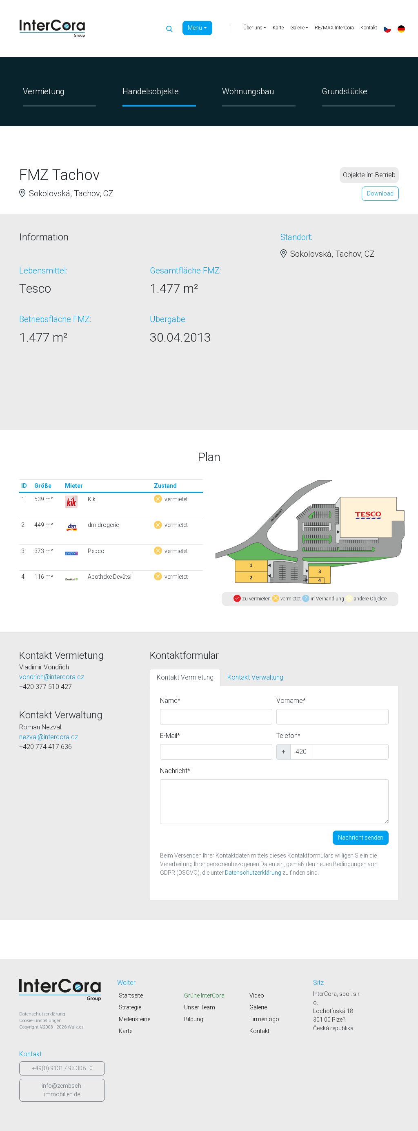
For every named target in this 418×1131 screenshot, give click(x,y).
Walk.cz (76, 1027)
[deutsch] (401, 28)
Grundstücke (344, 91)
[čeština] (387, 28)
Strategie (130, 1007)
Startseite (131, 995)
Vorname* (291, 700)
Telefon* (288, 736)
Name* (170, 700)
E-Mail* (170, 736)
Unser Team (199, 1007)
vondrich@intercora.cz (51, 677)
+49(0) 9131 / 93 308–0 (62, 1068)
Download (380, 193)
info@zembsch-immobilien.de (62, 1090)
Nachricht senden (360, 837)
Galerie (258, 1007)
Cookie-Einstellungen (40, 1020)
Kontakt (368, 28)
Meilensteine (134, 1019)
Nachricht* (175, 771)
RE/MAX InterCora (334, 28)
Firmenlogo (264, 1019)
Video (256, 995)
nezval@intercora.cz (48, 737)
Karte (278, 28)
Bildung (193, 1019)
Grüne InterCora (204, 995)
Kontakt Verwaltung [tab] (255, 677)
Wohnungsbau (248, 91)
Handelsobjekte (150, 91)
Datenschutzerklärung (253, 872)
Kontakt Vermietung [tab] (185, 677)
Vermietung (43, 91)
